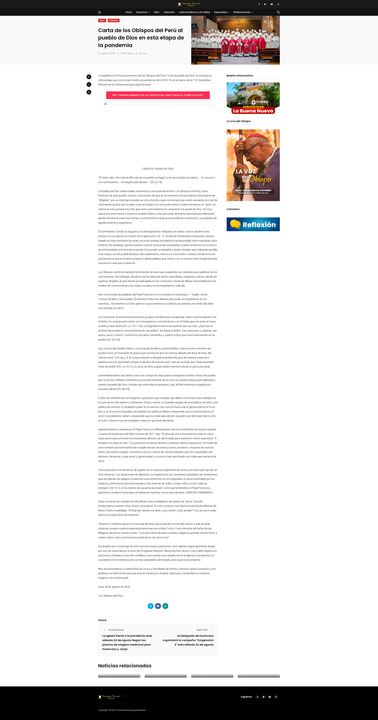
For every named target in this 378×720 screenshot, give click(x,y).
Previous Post (116, 630)
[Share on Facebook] (89, 76)
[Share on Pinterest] (89, 92)
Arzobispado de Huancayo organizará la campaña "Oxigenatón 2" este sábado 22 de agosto (188, 640)
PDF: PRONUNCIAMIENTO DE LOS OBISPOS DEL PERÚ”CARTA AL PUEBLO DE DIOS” (158, 95)
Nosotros (142, 12)
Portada (113, 21)
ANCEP (109, 674)
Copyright (103, 710)
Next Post (202, 630)
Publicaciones (241, 12)
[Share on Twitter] (89, 84)
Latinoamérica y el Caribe (194, 12)
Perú (156, 12)
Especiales (220, 12)
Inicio (129, 12)
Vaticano (169, 12)
